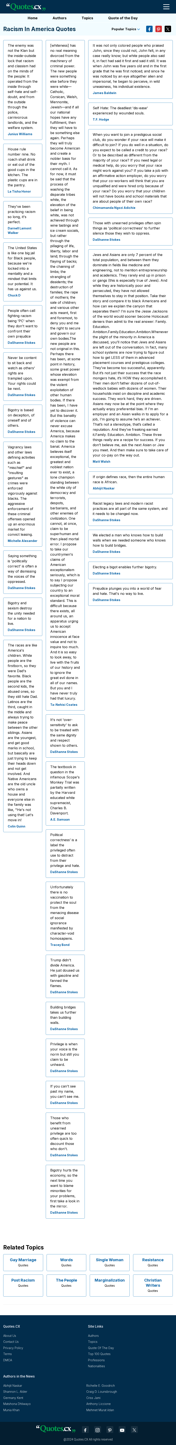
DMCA (7, 1360)
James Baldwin (104, 93)
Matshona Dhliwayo (17, 1404)
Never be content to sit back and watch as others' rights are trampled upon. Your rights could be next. (22, 373)
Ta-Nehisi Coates (63, 704)
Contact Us (11, 1341)
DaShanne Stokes (21, 342)
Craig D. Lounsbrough (101, 1391)
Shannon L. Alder (15, 1391)
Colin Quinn (16, 826)
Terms (7, 1354)
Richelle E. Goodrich (100, 1385)
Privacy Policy (13, 1348)
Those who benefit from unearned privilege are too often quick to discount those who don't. (63, 1133)
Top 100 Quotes (99, 1354)
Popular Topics (124, 29)
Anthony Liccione (98, 1404)
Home (33, 18)
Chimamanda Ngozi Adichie (114, 207)
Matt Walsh (101, 461)
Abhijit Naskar (104, 488)
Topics (87, 18)
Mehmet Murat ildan (100, 1410)
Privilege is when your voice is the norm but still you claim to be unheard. (64, 1054)
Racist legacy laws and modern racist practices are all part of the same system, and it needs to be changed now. (130, 508)
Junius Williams (20, 134)
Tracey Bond (60, 945)
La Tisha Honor (19, 191)
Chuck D (14, 295)
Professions (96, 1360)
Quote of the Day (123, 18)
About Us (9, 1335)
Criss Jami (93, 1398)
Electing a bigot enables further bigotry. (125, 567)
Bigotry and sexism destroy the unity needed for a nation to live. (21, 613)
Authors (60, 18)
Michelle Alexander (22, 541)
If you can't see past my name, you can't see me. (64, 1091)
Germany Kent (13, 1398)
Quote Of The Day (101, 1348)
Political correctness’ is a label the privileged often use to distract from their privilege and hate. (65, 850)
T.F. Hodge (101, 119)
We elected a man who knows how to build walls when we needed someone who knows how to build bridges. (129, 540)
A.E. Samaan (60, 819)
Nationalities (96, 1366)
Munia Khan (11, 1410)
